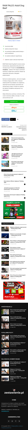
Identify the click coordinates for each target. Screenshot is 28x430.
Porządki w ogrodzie (4, 265)
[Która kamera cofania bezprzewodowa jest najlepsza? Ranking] (5, 249)
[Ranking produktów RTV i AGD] (14, 391)
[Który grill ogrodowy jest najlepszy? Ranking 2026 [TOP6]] (5, 256)
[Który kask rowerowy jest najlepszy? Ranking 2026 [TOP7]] (5, 164)
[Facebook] (8, 421)
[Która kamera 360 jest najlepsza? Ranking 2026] (5, 148)
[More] (17, 119)
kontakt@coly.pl (5, 411)
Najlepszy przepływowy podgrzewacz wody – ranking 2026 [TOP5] (18, 378)
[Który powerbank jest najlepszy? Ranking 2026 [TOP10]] (5, 344)
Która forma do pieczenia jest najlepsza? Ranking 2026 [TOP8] (18, 139)
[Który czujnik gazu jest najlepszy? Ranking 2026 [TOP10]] (5, 364)
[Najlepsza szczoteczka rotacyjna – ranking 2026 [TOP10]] (5, 235)
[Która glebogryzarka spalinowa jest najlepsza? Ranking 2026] (5, 263)
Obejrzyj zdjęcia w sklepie (14, 40)
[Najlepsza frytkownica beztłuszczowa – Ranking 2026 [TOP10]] (5, 371)
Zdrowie (3, 237)
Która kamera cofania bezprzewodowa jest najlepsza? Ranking (17, 249)
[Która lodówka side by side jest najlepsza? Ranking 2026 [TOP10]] (5, 337)
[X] (19, 421)
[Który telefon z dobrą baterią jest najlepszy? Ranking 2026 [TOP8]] (5, 242)
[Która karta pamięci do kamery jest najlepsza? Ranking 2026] (5, 270)
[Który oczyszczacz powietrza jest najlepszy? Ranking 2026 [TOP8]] (5, 311)
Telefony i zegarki (5, 244)
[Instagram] (12, 421)
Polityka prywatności (6, 427)
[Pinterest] (15, 421)
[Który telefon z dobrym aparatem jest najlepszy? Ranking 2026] (5, 352)
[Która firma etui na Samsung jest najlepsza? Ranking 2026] (5, 276)
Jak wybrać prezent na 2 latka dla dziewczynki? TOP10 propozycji (17, 155)
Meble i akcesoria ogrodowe (5, 258)
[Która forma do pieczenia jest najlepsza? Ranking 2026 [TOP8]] (5, 140)
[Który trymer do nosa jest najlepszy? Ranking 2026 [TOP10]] (5, 326)
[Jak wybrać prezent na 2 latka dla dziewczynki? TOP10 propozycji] (5, 156)
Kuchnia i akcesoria (3, 230)
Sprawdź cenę (14, 101)
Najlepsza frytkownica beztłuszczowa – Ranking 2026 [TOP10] (17, 371)
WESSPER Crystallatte (6, 126)
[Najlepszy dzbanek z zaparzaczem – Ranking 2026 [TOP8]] (5, 229)
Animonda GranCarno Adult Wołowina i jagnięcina (21, 128)
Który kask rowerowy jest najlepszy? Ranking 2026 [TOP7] (17, 163)
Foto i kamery (4, 251)
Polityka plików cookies (16, 426)
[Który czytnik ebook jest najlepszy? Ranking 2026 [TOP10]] (5, 319)
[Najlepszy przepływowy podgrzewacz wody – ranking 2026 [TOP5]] (5, 378)
